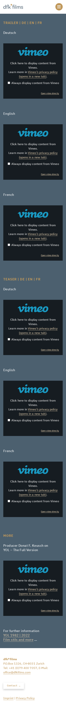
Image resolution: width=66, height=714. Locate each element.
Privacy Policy (25, 698)
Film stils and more (18, 640)
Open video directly (50, 93)
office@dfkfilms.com (17, 672)
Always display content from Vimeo (35, 83)
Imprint (8, 698)
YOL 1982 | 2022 (16, 635)
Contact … (13, 686)
